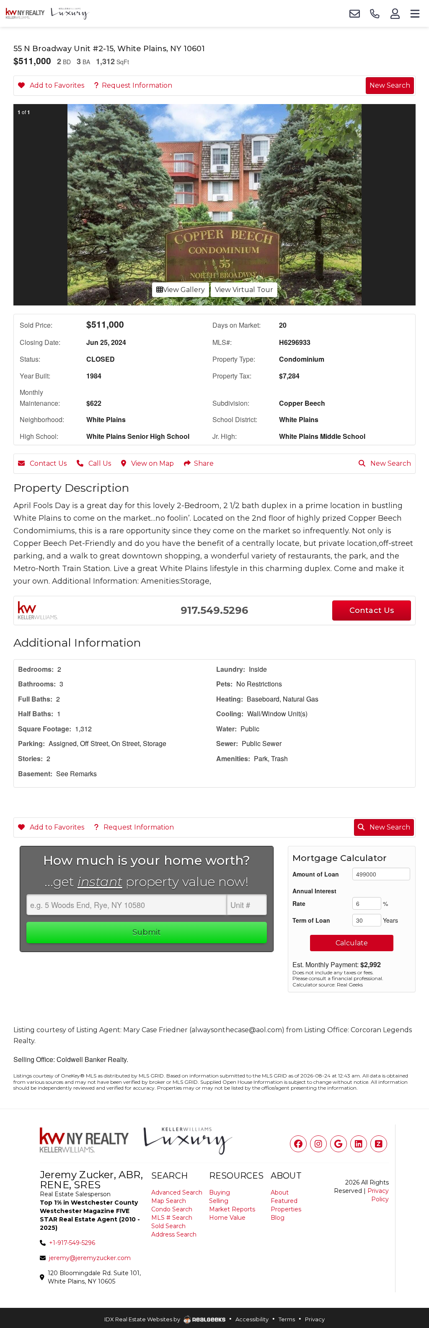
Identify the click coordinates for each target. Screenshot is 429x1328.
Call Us (99, 463)
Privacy (315, 1319)
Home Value (227, 1217)
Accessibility (252, 1319)
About (280, 1192)
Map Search (168, 1201)
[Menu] (415, 13)
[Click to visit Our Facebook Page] (298, 1143)
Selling (218, 1201)
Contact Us (47, 463)
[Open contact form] (354, 13)
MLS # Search (171, 1217)
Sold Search (168, 1226)
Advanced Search (176, 1192)
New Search (390, 85)
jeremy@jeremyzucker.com (90, 1258)
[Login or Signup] (395, 13)
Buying (219, 1192)
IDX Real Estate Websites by (142, 1319)
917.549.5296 (214, 610)
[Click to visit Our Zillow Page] (378, 1143)
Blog (277, 1217)
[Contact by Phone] (374, 13)
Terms (287, 1319)
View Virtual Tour (244, 290)
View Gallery (184, 290)
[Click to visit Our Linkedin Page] (358, 1143)
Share (204, 463)
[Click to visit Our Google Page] (338, 1143)
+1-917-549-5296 (72, 1243)
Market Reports (232, 1209)
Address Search (173, 1234)
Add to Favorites (56, 85)
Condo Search (171, 1209)
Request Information (137, 85)
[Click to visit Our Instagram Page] (318, 1143)
